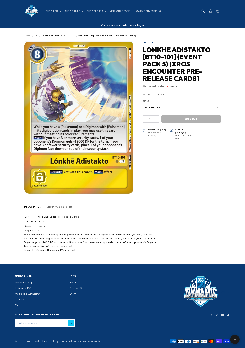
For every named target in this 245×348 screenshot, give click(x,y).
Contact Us (76, 288)
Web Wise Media (91, 341)
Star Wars (21, 299)
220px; (225, 292)
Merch (18, 305)
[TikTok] (228, 315)
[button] (53, 11)
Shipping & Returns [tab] (60, 206)
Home (27, 35)
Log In (140, 25)
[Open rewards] (235, 339)
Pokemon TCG (23, 288)
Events (74, 293)
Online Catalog (24, 282)
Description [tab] (32, 206)
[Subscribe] (71, 323)
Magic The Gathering (27, 293)
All (36, 35)
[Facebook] (211, 315)
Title (146, 101)
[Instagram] (217, 315)
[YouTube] (222, 315)
